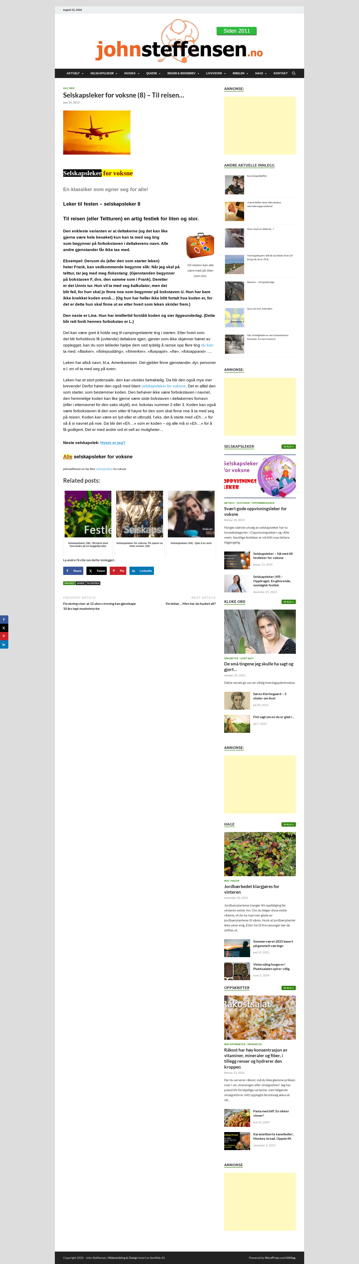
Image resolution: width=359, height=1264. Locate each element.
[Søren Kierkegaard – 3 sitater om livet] (237, 694)
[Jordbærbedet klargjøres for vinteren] (260, 855)
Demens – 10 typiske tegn (260, 282)
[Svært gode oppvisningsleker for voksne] (260, 477)
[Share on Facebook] (4, 619)
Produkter (254, 1044)
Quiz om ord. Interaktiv (259, 308)
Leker (80, 583)
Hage (259, 73)
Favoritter (231, 658)
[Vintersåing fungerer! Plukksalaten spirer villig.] (237, 965)
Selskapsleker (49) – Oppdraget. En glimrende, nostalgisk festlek (272, 581)
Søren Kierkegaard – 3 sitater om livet (269, 696)
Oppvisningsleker (263, 502)
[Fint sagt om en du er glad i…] (237, 717)
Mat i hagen (231, 880)
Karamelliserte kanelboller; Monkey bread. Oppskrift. (273, 1136)
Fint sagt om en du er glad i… (273, 717)
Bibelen (239, 73)
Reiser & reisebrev (181, 73)
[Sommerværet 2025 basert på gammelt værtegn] (237, 942)
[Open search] (294, 73)
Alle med (69, 88)
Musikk (130, 73)
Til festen (92, 583)
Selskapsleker (102, 73)
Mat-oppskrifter (234, 1044)
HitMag (290, 1257)
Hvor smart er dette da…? (260, 229)
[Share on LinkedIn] (4, 644)
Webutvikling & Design (123, 1257)
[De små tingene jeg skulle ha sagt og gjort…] (260, 633)
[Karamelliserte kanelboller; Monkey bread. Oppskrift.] (237, 1134)
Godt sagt (247, 658)
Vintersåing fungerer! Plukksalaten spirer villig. (271, 966)
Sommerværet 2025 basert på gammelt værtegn (273, 943)
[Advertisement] (260, 125)
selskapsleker (104, 469)
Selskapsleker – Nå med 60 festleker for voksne (273, 555)
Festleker (243, 502)
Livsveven (214, 73)
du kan (207, 345)
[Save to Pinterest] (4, 636)
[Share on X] (4, 628)
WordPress (272, 1257)
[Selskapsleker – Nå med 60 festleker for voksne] (237, 554)
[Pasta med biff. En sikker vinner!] (237, 1111)
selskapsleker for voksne (163, 386)
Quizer (151, 73)
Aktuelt (73, 73)
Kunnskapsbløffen (257, 175)
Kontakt (281, 73)
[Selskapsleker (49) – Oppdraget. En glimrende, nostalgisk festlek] (237, 577)
